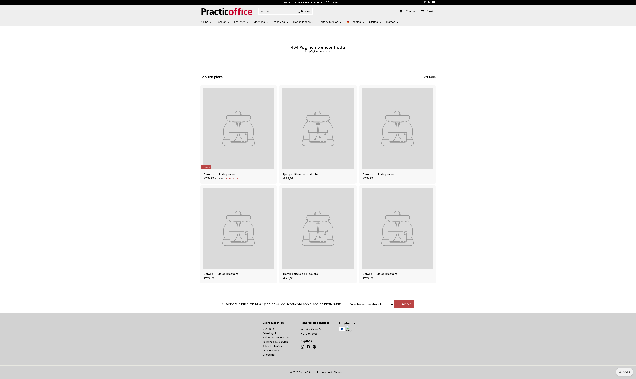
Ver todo (430, 77)
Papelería (279, 22)
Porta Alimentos (329, 22)
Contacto (268, 329)
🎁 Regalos (354, 22)
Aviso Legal (269, 333)
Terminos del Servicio (276, 342)
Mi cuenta (269, 355)
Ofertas (374, 22)
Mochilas (259, 22)
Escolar (221, 22)
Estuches (240, 22)
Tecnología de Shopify (330, 372)
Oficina (204, 22)
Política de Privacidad (276, 337)
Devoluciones (271, 350)
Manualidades (302, 22)
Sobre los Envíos (272, 346)
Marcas (391, 22)
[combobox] (285, 11)
